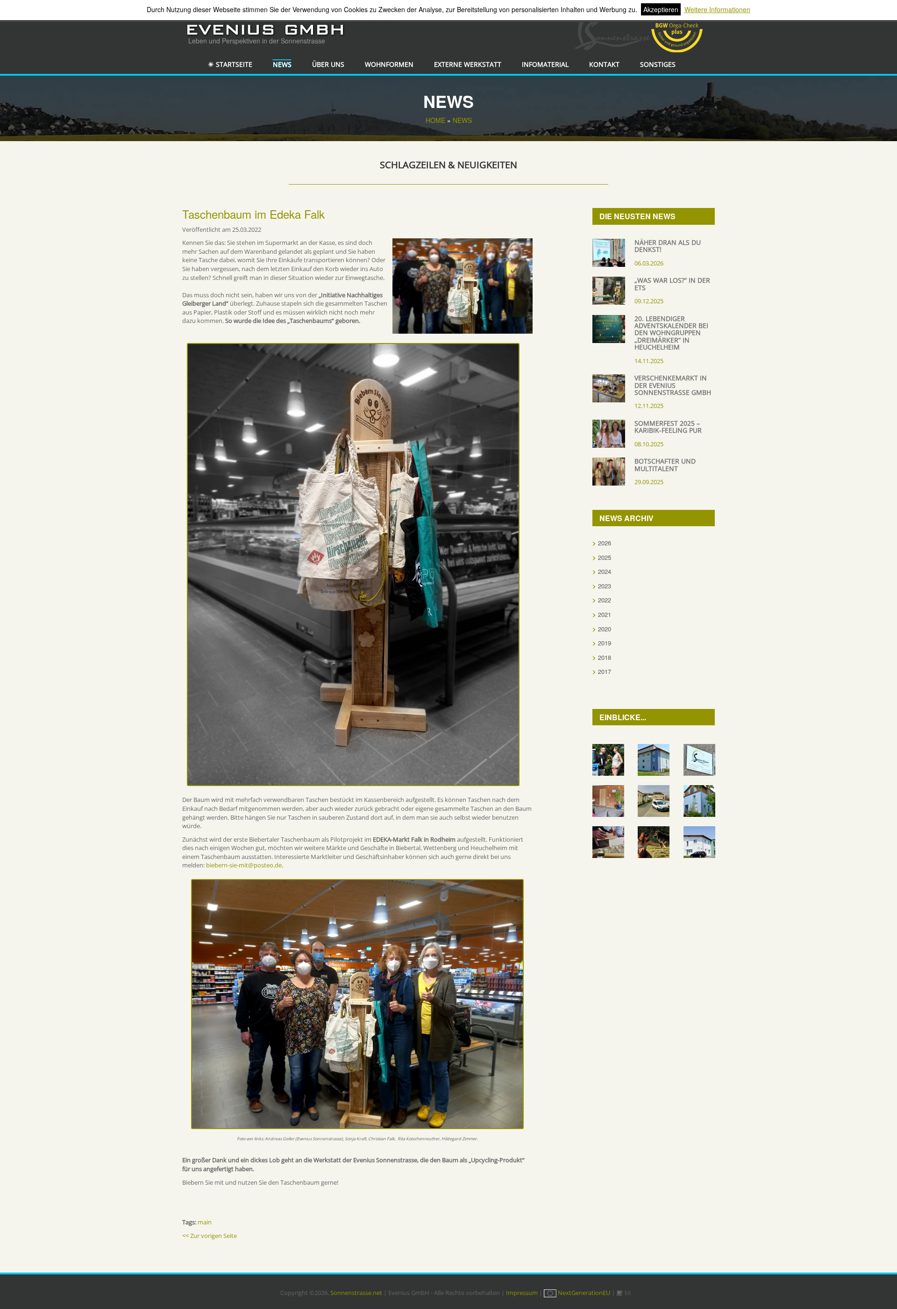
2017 (604, 671)
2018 (604, 657)
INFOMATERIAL (545, 64)
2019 (604, 642)
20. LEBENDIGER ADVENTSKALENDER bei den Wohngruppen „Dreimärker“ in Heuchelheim (671, 333)
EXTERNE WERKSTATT (467, 64)
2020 (604, 628)
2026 (604, 542)
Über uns (328, 64)
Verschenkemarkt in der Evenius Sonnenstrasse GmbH (672, 385)
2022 (604, 599)
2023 (604, 585)
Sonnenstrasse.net (356, 1292)
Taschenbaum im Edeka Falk (253, 214)
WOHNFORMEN (389, 64)
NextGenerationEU (584, 1292)
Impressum (522, 1292)
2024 (604, 571)
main (205, 1222)
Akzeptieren (660, 9)
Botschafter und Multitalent (665, 464)
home (435, 120)
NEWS (282, 64)
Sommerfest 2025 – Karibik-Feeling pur (668, 427)
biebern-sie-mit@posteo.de (244, 865)
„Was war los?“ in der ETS (672, 284)
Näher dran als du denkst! (667, 246)
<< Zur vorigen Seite (209, 1235)
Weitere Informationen (717, 9)
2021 (604, 614)
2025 (604, 557)
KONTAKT (604, 64)
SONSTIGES (658, 64)
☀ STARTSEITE (230, 64)
